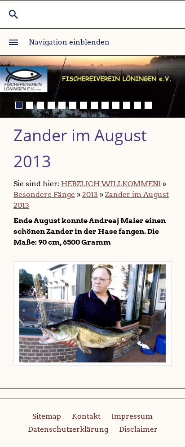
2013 (90, 194)
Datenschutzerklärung (68, 429)
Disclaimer (138, 429)
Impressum (132, 416)
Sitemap (46, 416)
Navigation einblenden (69, 42)
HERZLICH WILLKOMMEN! (111, 183)
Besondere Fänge (44, 194)
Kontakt (86, 416)
